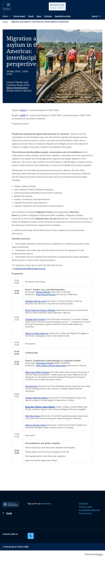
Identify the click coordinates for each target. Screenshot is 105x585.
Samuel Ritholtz (43, 292)
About (5, 16)
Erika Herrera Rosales (46, 294)
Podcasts (48, 16)
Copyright (83, 503)
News (39, 16)
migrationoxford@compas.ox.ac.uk (30, 268)
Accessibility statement (89, 510)
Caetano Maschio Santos (36, 398)
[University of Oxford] (7, 6)
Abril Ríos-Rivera (33, 416)
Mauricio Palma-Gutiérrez (37, 333)
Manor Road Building (17, 87)
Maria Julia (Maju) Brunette (37, 372)
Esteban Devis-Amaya (35, 319)
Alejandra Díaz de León (35, 301)
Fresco (99, 554)
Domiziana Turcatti (44, 363)
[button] (97, 16)
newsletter (46, 503)
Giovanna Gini (31, 386)
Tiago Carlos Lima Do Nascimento (51, 365)
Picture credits (85, 507)
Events (31, 16)
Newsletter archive (63, 16)
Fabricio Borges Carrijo (35, 425)
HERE (23, 110)
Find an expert (19, 16)
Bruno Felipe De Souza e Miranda (40, 310)
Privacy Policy (85, 513)
